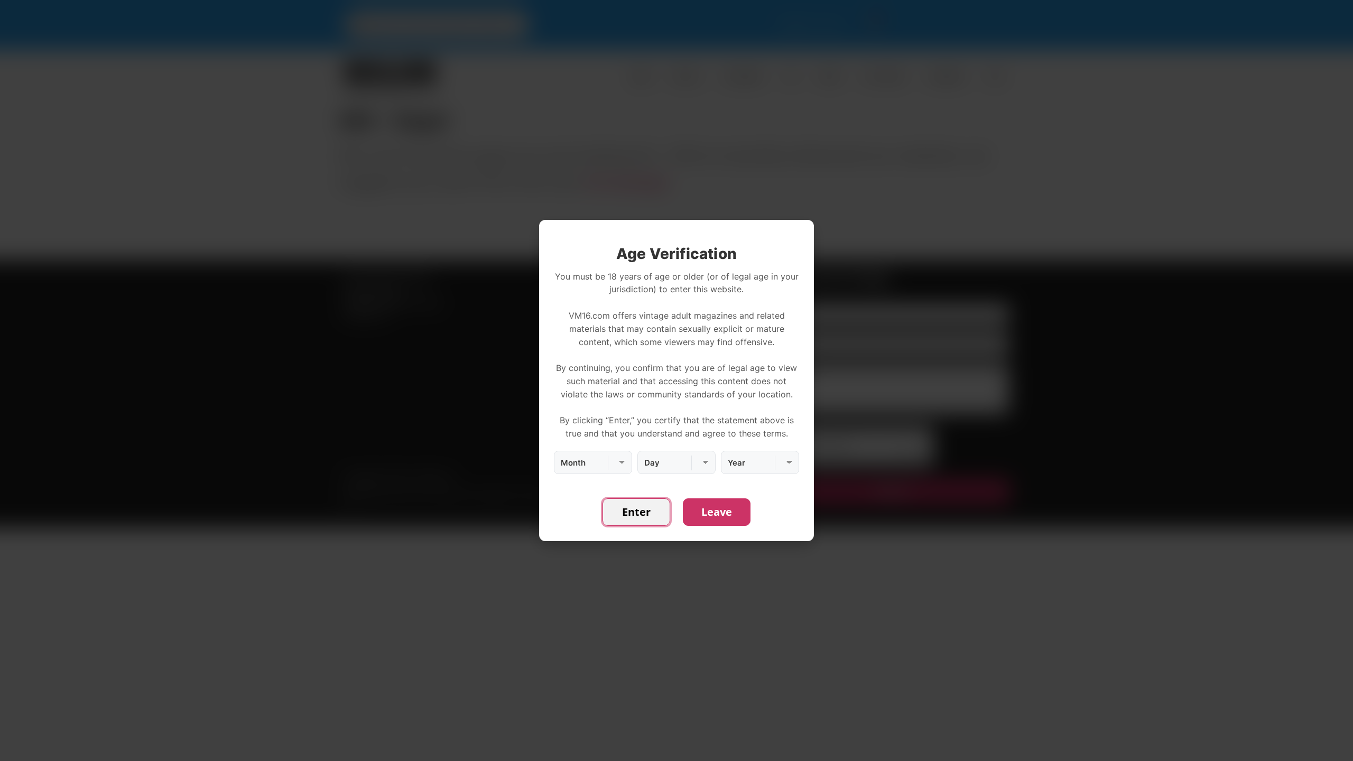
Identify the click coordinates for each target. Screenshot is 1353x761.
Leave (716, 512)
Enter (636, 512)
